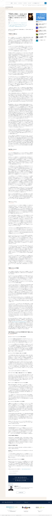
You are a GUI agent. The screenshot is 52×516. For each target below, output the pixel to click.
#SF (17, 24)
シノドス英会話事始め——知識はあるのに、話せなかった (43, 37)
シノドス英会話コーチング (35, 3)
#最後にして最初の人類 (12, 25)
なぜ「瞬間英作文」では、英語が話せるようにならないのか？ (42, 27)
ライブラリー (25, 3)
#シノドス (9, 24)
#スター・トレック (18, 25)
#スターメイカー (22, 25)
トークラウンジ (20, 3)
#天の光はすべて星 (20, 24)
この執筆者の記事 (20, 492)
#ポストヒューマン (18, 22)
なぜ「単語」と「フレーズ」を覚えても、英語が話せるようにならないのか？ (42, 31)
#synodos (22, 22)
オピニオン (15, 3)
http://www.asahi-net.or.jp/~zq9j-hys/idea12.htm (19, 321)
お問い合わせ (9, 515)
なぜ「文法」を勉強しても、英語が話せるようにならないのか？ (42, 34)
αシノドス (29, 3)
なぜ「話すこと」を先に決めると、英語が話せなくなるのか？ (42, 24)
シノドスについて (18, 502)
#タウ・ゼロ (12, 22)
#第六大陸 (20, 26)
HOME (11, 3)
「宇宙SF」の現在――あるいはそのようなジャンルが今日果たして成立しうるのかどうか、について (37, 5)
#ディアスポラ (24, 26)
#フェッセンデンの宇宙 (14, 24)
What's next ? (26, 502)
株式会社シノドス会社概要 (4, 515)
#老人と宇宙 (25, 22)
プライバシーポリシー (13, 515)
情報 (9, 22)
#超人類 (15, 22)
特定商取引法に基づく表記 (18, 515)
